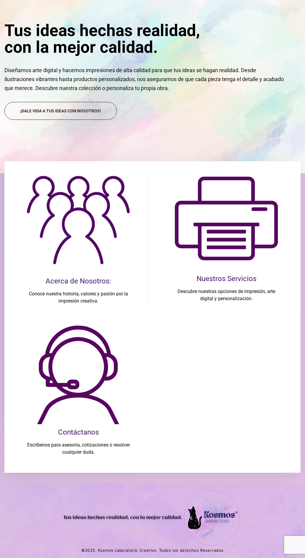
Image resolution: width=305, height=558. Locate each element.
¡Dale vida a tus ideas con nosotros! (60, 110)
